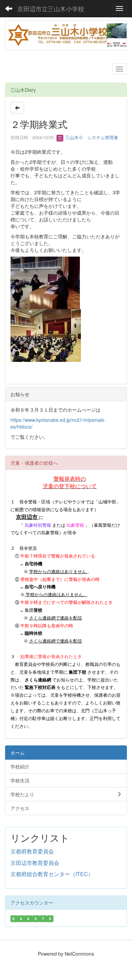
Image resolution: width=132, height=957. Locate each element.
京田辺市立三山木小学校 (50, 8)
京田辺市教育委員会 (34, 863)
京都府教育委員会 (32, 851)
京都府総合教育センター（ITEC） (51, 874)
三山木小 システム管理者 (91, 137)
